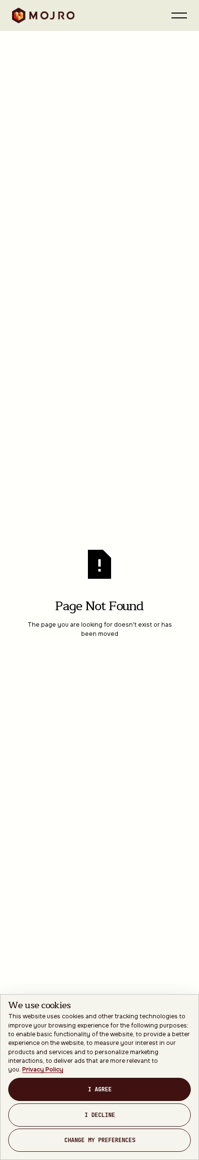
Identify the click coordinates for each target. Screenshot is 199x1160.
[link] (42, 1069)
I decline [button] (100, 1115)
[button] (179, 15)
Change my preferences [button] (99, 1140)
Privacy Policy (42, 1069)
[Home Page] (43, 15)
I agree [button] (100, 1089)
